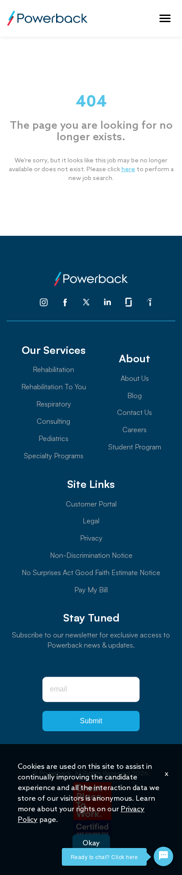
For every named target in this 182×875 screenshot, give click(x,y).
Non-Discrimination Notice (91, 555)
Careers (134, 429)
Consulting (53, 421)
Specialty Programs (53, 455)
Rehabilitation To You (53, 386)
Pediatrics (53, 438)
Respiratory (53, 403)
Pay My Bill (91, 589)
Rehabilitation (53, 369)
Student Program (134, 446)
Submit (91, 721)
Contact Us (134, 412)
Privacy (91, 537)
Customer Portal (91, 503)
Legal (91, 520)
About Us (135, 378)
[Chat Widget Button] (163, 856)
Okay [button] (91, 843)
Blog (134, 395)
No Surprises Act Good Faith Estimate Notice (91, 572)
